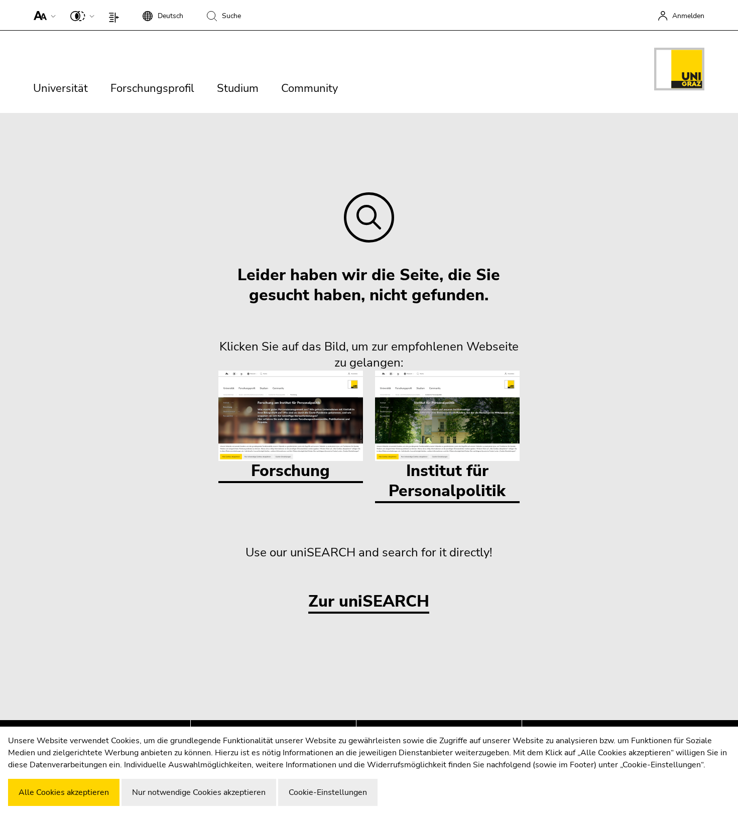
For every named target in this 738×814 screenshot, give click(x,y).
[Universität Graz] (679, 71)
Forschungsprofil (152, 88)
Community (309, 88)
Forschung (290, 471)
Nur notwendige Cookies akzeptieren (199, 792)
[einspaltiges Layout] (116, 15)
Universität (60, 88)
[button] (42, 15)
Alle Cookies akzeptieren (64, 792)
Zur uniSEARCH (368, 602)
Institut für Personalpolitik (447, 481)
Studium (238, 88)
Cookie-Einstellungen (328, 792)
